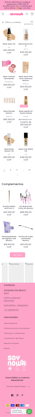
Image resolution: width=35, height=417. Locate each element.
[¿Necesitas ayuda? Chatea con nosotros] (29, 411)
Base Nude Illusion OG (9, 150)
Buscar (7, 348)
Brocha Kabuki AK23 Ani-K (9, 207)
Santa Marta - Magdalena (16, 305)
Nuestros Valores (11, 343)
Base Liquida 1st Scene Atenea (26, 112)
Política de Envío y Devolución (17, 328)
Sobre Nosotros (10, 323)
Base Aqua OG (9, 44)
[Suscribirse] (28, 386)
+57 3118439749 (11, 310)
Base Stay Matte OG (26, 150)
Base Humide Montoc (9, 112)
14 (29, 170)
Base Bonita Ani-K (26, 45)
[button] (3, 14)
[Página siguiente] (17, 175)
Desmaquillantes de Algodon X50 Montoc (9, 239)
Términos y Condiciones (14, 333)
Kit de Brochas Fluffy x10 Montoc (25, 207)
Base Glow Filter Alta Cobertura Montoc (26, 79)
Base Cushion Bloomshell (9, 78)
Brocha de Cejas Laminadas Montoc (26, 239)
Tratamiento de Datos (14, 338)
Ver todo (17, 255)
